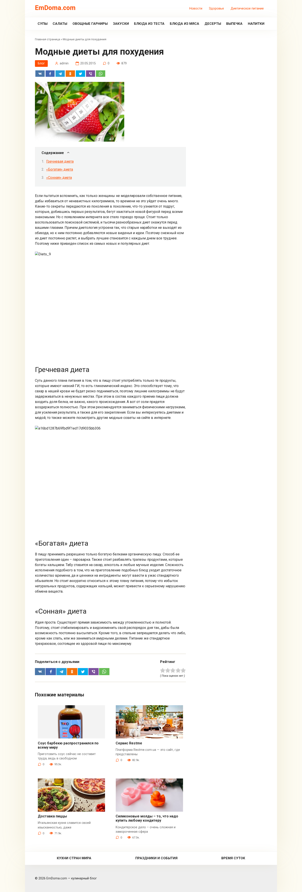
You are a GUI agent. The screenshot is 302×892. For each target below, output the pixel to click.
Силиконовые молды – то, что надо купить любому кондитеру (147, 818)
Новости (195, 8)
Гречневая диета (60, 161)
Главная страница (47, 39)
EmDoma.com (55, 8)
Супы (43, 24)
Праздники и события (156, 858)
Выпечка (234, 24)
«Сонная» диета (59, 177)
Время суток (233, 858)
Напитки (256, 24)
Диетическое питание (247, 8)
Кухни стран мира (74, 858)
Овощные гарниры (90, 24)
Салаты (60, 24)
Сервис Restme (129, 743)
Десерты (213, 24)
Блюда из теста (149, 24)
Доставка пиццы (52, 816)
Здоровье (216, 8)
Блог (41, 63)
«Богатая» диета (59, 169)
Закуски (121, 24)
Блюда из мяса (184, 24)
